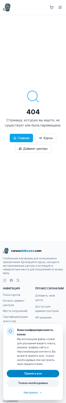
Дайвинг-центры (35, 148)
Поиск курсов (11, 294)
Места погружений (15, 310)
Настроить (31, 392)
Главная (23, 138)
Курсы (48, 138)
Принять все (33, 373)
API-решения (43, 317)
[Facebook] (11, 280)
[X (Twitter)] (18, 280)
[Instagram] (5, 280)
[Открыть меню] (60, 7)
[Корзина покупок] (51, 7)
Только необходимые (33, 383)
